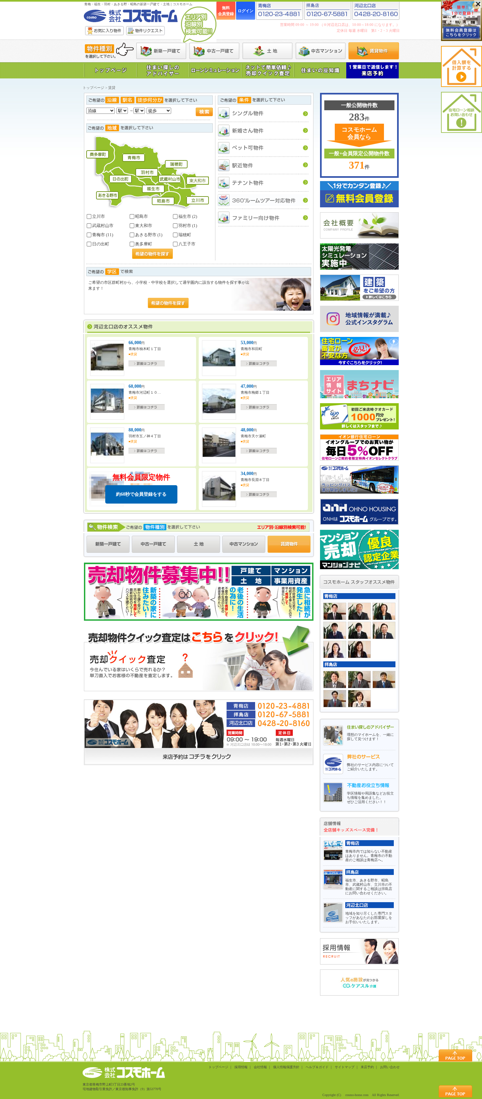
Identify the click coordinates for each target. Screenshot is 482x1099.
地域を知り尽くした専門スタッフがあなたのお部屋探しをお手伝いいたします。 (368, 917)
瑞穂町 (184, 234)
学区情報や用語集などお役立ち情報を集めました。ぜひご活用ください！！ (370, 797)
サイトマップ (344, 1067)
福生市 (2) (187, 216)
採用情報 (241, 1067)
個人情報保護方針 (286, 1067)
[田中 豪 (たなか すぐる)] (359, 630)
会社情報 (260, 1067)
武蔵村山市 (102, 225)
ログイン (245, 11)
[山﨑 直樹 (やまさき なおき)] (383, 679)
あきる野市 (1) (148, 234)
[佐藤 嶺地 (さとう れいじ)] (334, 679)
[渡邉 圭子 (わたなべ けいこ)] (383, 611)
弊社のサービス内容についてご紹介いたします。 (370, 767)
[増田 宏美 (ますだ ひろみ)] (334, 649)
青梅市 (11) (102, 234)
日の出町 (100, 243)
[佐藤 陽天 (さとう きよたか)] (359, 679)
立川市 (98, 216)
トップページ (93, 88)
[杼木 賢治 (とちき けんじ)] (383, 630)
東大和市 (143, 225)
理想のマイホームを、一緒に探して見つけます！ (370, 737)
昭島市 (141, 216)
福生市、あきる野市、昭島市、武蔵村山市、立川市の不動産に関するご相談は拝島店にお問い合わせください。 (368, 886)
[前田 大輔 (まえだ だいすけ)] (334, 630)
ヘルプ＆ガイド (317, 1067)
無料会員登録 (226, 11)
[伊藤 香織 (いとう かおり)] (359, 649)
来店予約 (367, 1067)
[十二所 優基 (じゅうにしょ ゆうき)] (334, 698)
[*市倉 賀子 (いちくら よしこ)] (359, 698)
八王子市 (186, 243)
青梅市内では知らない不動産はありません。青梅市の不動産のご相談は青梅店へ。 (368, 855)
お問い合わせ (390, 1067)
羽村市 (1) (187, 225)
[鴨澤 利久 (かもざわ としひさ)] (359, 611)
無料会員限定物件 (141, 485)
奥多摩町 (143, 243)
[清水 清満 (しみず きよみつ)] (334, 611)
